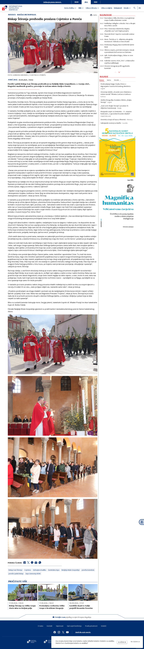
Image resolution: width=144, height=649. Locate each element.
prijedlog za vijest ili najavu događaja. (73, 617)
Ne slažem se (135, 641)
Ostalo (126, 8)
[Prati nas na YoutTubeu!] (67, 632)
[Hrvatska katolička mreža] (31, 641)
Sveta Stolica (69, 8)
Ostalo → (117, 80)
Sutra (109, 80)
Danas (101, 80)
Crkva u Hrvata (91, 8)
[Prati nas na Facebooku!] (54, 632)
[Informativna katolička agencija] (50, 641)
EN (140, 8)
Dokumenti (118, 8)
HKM (76, 2)
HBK (79, 8)
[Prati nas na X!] (63, 632)
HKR (95, 2)
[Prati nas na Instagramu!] (59, 632)
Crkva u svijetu (106, 8)
